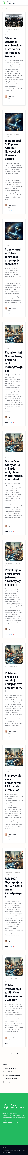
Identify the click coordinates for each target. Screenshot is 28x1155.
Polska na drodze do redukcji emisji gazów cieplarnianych (13, 682)
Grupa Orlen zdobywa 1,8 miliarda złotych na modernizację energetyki (14, 470)
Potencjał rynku (8, 1071)
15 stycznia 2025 (9, 563)
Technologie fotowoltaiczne (11, 1082)
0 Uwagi (8, 31)
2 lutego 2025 (8, 243)
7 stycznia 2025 (8, 978)
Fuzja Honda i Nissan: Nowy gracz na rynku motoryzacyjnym (14, 361)
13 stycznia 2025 (9, 666)
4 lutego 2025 (8, 134)
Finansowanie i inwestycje (11, 1078)
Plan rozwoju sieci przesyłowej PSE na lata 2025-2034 (13, 783)
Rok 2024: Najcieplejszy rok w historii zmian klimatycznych (13, 887)
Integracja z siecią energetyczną (12, 1075)
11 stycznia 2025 (9, 769)
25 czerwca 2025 (9, 29)
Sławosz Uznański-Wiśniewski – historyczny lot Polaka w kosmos (13, 47)
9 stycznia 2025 (8, 872)
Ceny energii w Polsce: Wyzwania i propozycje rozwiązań (13, 257)
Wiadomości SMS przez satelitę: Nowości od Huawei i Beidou (13, 149)
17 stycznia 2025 (9, 455)
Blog (10, 98)
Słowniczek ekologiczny (10, 1068)
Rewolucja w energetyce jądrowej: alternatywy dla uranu (13, 577)
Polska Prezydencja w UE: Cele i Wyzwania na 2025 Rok (13, 992)
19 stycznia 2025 (9, 346)
